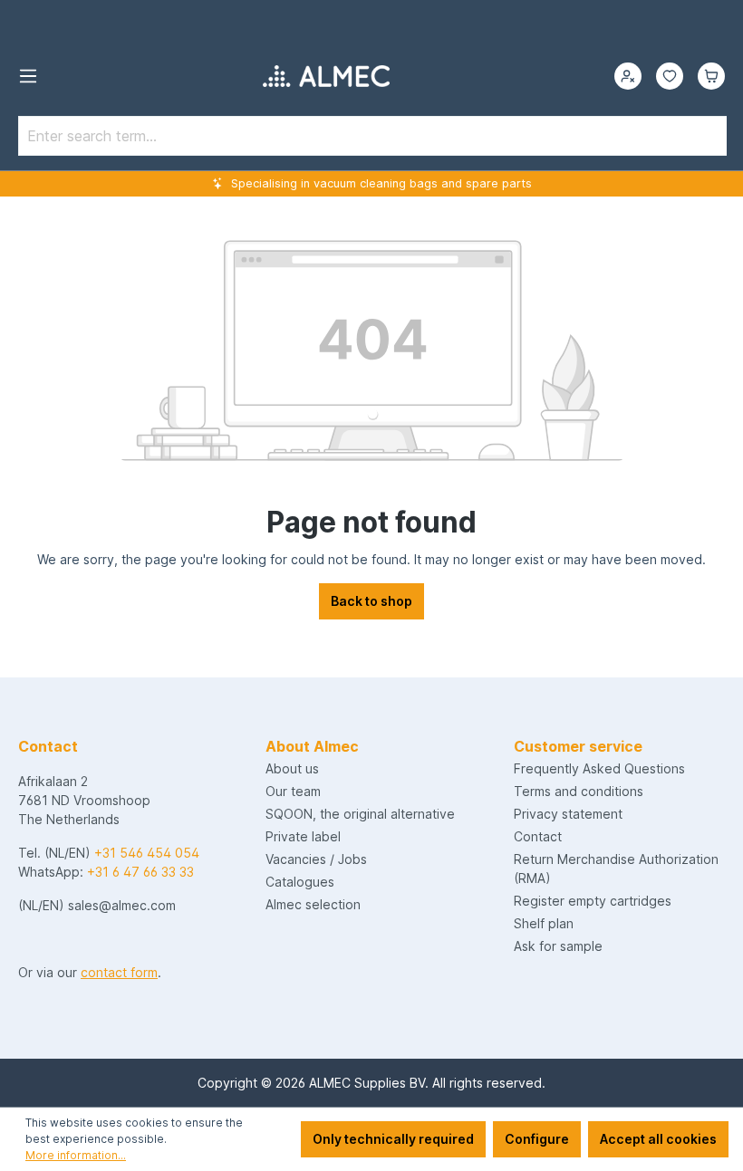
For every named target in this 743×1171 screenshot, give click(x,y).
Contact (538, 836)
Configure (537, 1139)
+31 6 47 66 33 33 (140, 871)
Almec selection (313, 904)
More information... (75, 1155)
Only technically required (393, 1139)
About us (292, 768)
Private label (303, 836)
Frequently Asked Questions (599, 768)
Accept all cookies (658, 1139)
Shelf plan (544, 923)
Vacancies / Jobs (316, 859)
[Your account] (628, 76)
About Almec (312, 746)
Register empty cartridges (592, 900)
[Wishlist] (669, 76)
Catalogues (299, 881)
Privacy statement (568, 813)
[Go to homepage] (326, 76)
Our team (293, 791)
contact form (119, 972)
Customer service (578, 746)
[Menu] (28, 76)
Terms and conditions (578, 791)
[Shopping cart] (711, 76)
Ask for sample (558, 946)
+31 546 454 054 (146, 852)
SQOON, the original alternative (360, 813)
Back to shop (371, 601)
